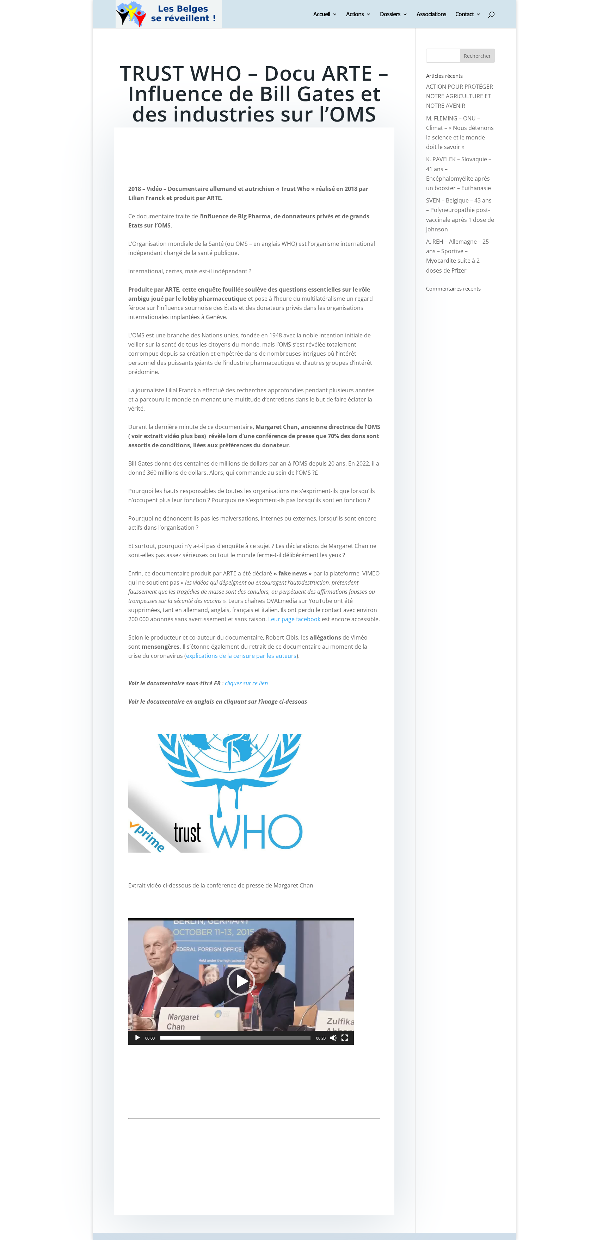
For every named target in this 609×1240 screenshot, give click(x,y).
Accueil (321, 15)
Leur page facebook (294, 619)
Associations (431, 15)
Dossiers (390, 15)
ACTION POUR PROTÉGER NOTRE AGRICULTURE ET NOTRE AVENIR (459, 96)
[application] (241, 981)
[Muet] (333, 1037)
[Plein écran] (344, 1037)
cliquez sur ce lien (246, 683)
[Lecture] (137, 1037)
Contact (464, 15)
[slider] (235, 1038)
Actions (355, 15)
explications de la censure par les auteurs (241, 656)
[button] (241, 981)
